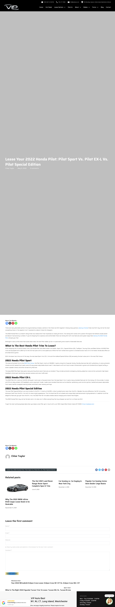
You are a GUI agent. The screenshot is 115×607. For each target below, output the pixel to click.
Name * (7, 526)
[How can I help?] (109, 601)
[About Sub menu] (80, 7)
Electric (70, 7)
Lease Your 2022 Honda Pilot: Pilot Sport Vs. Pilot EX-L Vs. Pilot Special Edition (31, 470)
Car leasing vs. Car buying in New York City (70, 482)
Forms (94, 7)
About (77, 7)
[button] (30, 599)
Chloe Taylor (18, 456)
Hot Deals (49, 7)
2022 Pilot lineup (29, 363)
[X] (10, 323)
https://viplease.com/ (88, 404)
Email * (7, 533)
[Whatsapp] (16, 323)
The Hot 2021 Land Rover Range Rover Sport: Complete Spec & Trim (42, 483)
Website (7, 540)
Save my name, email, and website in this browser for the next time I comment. (30, 547)
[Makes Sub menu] (89, 7)
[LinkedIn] (103, 470)
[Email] (109, 470)
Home (41, 7)
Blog (102, 7)
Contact (108, 7)
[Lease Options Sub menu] (64, 7)
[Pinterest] (13, 323)
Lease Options (58, 7)
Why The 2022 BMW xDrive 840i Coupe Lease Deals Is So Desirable (17, 502)
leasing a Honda (83, 328)
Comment (8, 550)
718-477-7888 (61, 2)
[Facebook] (6, 323)
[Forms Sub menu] (97, 7)
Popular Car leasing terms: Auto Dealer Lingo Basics (96, 482)
